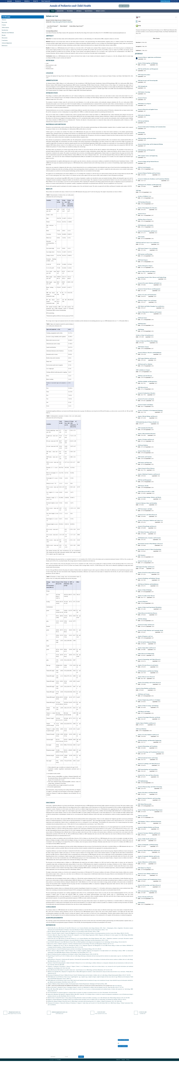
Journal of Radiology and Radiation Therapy (149, 578)
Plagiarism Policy (92, 1029)
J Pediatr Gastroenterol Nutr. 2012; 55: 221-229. (72, 947)
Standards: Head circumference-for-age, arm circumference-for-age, (94, 980)
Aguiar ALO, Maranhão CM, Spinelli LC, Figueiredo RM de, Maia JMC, (63, 994)
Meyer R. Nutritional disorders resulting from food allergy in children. (63, 954)
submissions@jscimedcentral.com (59, 1012)
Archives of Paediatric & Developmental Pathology (150, 410)
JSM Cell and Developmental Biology (147, 642)
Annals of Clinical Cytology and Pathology (148, 705)
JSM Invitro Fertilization (144, 115)
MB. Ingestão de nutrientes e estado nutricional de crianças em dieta (95, 971)
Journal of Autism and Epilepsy (145, 404)
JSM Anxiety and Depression (145, 462)
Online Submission (122, 1046)
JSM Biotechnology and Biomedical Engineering (149, 740)
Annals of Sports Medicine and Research (146, 723)
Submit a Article (100, 11)
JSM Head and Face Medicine (145, 364)
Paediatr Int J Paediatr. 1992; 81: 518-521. (117, 999)
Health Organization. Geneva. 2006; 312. (62, 978)
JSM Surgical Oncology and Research (145, 566)
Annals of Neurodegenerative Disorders (147, 207)
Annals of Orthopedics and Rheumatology (148, 844)
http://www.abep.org (117, 985)
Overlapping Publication (93, 1036)
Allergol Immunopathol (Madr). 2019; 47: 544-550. (119, 975)
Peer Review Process (93, 1027)
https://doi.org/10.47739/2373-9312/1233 (62, 22)
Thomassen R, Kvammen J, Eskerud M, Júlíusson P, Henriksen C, (62, 1003)
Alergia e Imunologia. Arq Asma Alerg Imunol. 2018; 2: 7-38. (94, 929)
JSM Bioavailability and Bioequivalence (147, 381)
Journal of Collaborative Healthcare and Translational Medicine (153, 178)
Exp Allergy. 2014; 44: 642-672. (120, 942)
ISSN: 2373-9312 (124, 6)
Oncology (65, 1046)
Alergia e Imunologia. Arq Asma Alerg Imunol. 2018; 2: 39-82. (94, 940)
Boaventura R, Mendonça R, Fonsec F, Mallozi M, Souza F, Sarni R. (62, 975)
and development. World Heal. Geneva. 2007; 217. (65, 982)
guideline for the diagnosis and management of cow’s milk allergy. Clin (96, 942)
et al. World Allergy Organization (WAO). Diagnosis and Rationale (95, 935)
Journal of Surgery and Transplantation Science (149, 879)
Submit (81, 1056)
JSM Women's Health (143, 485)
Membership (107, 1034)
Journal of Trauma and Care (145, 561)
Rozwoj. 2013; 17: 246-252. (59, 961)
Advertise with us (108, 1039)
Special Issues (89, 11)
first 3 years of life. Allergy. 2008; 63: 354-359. (118, 933)
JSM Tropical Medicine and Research (147, 358)
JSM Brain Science (142, 317)
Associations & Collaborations (107, 1044)
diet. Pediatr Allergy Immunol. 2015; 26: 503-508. (119, 997)
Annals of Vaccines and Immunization (147, 294)
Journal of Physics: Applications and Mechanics (149, 57)
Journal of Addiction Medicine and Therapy (148, 827)
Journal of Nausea (142, 97)
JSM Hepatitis (141, 132)
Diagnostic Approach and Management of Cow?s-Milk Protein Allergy (99, 945)
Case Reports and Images (68, 1032)
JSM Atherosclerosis (143, 387)
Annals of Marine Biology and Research (147, 416)
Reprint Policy (107, 1037)
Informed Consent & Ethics (82, 1038)
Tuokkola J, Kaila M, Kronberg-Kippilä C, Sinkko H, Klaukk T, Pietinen (63, 962)
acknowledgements (7, 43)
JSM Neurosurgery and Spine (145, 508)
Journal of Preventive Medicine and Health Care (150, 283)
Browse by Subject (67, 1027)
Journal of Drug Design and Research (147, 526)
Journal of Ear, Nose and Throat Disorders (148, 775)
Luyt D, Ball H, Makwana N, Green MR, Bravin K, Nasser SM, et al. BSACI (64, 942)
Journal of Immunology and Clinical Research (149, 659)
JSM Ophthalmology (143, 781)
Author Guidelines (92, 1041)
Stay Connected (45, 1)
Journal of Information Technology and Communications (152, 126)
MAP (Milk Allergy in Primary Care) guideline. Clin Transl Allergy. (71, 952)
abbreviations (5, 27)
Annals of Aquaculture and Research (147, 647)
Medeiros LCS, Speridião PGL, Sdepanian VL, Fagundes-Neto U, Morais (64, 971)
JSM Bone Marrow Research (145, 219)
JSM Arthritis (141, 236)
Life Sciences (66, 1039)
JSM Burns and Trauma (144, 694)
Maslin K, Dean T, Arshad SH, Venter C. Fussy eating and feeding (62, 997)
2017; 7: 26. (88, 952)
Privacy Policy (79, 1027)
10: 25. (55, 990)
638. (111, 969)
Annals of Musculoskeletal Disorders (147, 433)
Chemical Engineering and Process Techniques (149, 699)
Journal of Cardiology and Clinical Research (149, 763)
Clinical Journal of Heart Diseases (146, 468)
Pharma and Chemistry (68, 1050)
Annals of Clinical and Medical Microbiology (147, 341)
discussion (4, 38)
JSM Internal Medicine (143, 121)
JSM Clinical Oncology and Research (147, 532)
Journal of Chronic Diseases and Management (149, 288)
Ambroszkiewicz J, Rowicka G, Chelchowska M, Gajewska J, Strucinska (64, 959)
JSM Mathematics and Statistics (145, 225)
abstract (4, 19)
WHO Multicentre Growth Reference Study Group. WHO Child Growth (63, 980)
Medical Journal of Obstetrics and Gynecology (149, 798)
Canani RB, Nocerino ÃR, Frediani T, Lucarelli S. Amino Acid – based (63, 969)
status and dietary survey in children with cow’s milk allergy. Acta (93, 999)
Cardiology (65, 1029)
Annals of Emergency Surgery (145, 265)
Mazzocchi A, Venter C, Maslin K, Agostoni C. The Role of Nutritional (63, 943)
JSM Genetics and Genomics (145, 456)
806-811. (54, 1004)
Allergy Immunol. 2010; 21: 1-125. (64, 936)
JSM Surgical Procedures (144, 74)
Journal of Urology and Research (146, 624)
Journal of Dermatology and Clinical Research (149, 885)
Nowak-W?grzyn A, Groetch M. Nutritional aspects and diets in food (63, 948)
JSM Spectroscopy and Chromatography (148, 80)
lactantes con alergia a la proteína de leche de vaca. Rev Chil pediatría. (93, 992)
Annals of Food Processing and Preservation (148, 572)
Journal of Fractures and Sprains (146, 398)
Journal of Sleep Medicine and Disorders (146, 688)
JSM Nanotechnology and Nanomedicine (148, 769)
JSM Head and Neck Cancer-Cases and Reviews (147, 242)
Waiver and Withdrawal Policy (109, 1029)
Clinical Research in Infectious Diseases (147, 613)
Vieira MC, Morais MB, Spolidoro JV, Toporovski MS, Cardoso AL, (63, 989)
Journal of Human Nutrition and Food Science (149, 173)
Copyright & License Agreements (80, 1030)
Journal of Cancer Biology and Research (148, 873)
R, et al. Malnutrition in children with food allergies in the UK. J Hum (95, 987)
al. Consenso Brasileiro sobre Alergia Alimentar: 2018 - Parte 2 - (92, 938)
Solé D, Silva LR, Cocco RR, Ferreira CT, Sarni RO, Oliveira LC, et (63, 928)
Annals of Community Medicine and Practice (149, 856)
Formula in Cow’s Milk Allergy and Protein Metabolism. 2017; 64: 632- (94, 969)
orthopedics (65, 1048)
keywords (4, 22)
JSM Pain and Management (144, 480)
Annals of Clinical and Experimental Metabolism (150, 607)
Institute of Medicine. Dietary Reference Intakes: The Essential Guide (63, 983)
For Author (70, 11)
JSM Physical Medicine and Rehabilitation (148, 584)
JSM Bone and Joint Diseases (145, 375)
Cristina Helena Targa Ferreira (76, 26)
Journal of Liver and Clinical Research (147, 514)
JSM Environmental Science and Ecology (148, 757)
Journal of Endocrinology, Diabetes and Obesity (149, 497)
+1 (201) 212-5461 (142, 1012)
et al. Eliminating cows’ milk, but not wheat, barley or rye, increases (96, 966)
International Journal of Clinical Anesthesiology (149, 549)
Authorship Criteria (92, 1025)
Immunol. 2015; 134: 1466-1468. (114, 1001)
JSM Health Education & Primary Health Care (147, 422)
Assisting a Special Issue (123, 1029)
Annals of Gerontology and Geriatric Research (149, 682)
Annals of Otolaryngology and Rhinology (148, 63)
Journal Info (60, 11)
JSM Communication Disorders (145, 427)
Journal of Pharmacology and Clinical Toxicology (150, 786)
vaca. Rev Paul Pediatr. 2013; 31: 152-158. (65, 996)
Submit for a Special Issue (122, 1033)
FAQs (51, 1042)
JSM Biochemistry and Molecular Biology (148, 671)
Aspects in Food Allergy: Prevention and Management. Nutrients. (93, 943)
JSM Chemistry (142, 555)
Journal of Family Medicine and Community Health (150, 630)
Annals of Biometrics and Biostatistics (147, 862)
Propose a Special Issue (123, 1027)
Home (53, 11)
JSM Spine (138, 190)
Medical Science (66, 1041)
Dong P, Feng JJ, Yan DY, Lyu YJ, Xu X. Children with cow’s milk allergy (64, 955)
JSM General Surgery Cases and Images (148, 248)
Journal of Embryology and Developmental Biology (150, 144)
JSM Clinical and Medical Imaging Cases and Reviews (151, 306)
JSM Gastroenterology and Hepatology (147, 891)
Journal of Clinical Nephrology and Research (149, 850)
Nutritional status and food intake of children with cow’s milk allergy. (93, 975)
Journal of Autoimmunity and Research (147, 231)
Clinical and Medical (67, 1034)
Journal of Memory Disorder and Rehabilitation (149, 352)
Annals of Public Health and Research (147, 838)
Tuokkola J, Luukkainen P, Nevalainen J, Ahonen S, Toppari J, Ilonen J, (64, 966)
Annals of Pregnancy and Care (145, 636)
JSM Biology (141, 329)
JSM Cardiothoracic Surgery (143, 370)
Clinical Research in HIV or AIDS (146, 491)
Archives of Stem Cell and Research (144, 335)
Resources (18, 1)
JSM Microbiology (142, 618)
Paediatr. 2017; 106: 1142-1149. (63, 968)
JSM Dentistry (141, 902)
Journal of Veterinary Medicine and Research (149, 833)
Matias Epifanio (63, 26)
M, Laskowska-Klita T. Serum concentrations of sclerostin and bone (94, 959)
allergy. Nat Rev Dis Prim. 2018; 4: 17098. (90, 931)
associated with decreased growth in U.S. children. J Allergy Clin (93, 1001)
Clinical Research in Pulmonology (146, 653)
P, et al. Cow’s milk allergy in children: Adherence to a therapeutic (94, 962)
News (51, 1040)
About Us (52, 1027)
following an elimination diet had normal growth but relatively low (95, 955)
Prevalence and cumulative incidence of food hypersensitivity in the (93, 933)
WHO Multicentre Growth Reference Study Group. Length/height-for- (63, 976)
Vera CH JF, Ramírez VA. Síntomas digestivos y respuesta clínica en (62, 992)
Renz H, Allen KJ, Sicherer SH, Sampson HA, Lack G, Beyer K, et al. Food (64, 931)
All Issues (79, 11)
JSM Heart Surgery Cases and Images (147, 300)
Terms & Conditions (80, 1033)
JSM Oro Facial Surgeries (144, 167)
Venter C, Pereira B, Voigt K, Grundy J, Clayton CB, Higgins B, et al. (63, 933)
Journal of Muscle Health (144, 451)
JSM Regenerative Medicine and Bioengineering (149, 184)
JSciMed (59, 1059)
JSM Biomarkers (142, 323)
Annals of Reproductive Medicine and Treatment (150, 312)
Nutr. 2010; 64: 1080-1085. (58, 964)
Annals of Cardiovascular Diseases (146, 595)
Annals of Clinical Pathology (145, 589)
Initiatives (27, 1)
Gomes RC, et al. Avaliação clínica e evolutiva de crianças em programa (95, 994)
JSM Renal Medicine (143, 445)
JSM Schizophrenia (142, 86)
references (4, 45)
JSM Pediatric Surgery (143, 346)
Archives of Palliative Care (144, 196)
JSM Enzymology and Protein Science (147, 138)
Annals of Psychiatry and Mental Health (147, 792)
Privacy (127, 1059)
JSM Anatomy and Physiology (145, 254)
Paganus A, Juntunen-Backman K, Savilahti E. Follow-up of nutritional (63, 999)
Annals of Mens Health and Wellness (147, 271)
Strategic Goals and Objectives (54, 1033)
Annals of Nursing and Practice (145, 896)
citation (4, 25)
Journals (9, 1)
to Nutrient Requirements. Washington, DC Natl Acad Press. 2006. (92, 983)
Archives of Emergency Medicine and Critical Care (150, 520)
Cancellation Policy (92, 1034)
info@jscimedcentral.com (14, 1012)
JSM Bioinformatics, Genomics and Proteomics (149, 537)
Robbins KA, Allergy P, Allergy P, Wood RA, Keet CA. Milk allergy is (63, 1001)
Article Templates (92, 1044)
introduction (5, 30)
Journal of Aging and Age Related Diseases (148, 161)
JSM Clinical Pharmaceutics (145, 804)
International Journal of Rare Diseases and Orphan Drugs (152, 277)
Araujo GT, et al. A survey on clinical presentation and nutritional (93, 989)
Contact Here (125, 1043)
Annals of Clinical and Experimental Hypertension (150, 809)
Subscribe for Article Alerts (56, 1029)
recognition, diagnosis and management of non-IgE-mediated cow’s (96, 950)
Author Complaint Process (94, 1032)
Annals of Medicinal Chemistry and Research (149, 474)
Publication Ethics (80, 1040)
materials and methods (8, 32)
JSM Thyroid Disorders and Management (148, 68)
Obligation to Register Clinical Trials (81, 1047)
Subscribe (106, 1041)
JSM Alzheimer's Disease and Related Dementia (149, 821)
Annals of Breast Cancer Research (146, 676)
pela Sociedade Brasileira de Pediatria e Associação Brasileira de (66, 929)
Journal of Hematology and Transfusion (147, 746)
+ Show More (49, 27)
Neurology (65, 1043)
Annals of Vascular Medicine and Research (148, 734)
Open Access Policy (80, 1025)
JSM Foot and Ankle (143, 815)
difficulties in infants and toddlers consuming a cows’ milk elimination (92, 997)
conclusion (5, 40)
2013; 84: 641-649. (113, 992)
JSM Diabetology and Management (146, 150)
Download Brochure (123, 1039)
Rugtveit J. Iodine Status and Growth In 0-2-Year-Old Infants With (92, 1003)
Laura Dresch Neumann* (52, 26)
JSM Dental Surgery (143, 260)
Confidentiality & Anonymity (80, 1043)
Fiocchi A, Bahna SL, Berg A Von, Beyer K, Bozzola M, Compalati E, (64, 935)
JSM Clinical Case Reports (144, 867)
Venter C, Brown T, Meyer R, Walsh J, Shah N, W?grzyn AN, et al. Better (64, 950)
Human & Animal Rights (81, 1035)
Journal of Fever (142, 213)
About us (35, 1)
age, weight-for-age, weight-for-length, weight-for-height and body (94, 976)
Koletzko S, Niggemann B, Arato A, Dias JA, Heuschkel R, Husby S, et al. (65, 945)
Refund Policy (107, 1032)
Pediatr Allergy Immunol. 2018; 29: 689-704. (88, 954)
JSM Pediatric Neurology (144, 92)
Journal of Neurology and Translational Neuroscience (151, 752)
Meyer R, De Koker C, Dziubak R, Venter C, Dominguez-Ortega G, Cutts (64, 987)
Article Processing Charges (108, 1026)
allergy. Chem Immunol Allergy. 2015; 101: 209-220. (89, 948)
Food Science (66, 1036)
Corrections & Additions (93, 1039)
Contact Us (52, 1038)
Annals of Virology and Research (146, 439)
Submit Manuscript (165, 1)
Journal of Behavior (143, 601)
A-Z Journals (66, 1025)
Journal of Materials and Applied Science (148, 109)
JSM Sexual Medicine (141, 728)
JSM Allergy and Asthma (144, 711)
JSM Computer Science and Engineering (147, 155)
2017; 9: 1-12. (110, 943)
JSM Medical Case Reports (144, 103)
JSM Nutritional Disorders (144, 202)
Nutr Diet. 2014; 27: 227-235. (117, 987)
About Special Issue (122, 1025)
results (4, 35)
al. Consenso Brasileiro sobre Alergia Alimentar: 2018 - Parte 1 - (92, 928)
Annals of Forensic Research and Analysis (148, 665)
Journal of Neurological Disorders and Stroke (149, 717)
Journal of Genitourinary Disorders (146, 393)
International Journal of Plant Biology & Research (150, 543)
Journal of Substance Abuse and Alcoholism (146, 503)
